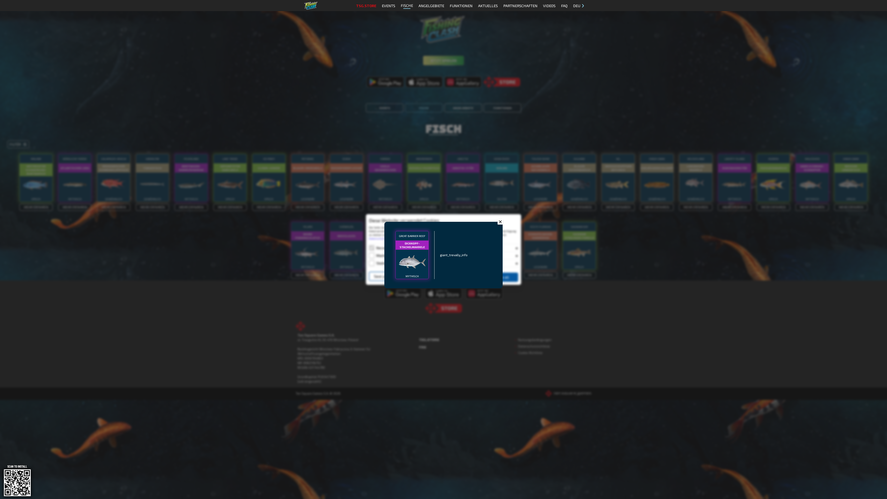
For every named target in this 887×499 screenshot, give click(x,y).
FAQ (564, 5)
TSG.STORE (366, 5)
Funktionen (461, 5)
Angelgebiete (431, 5)
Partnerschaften (520, 5)
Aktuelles (488, 5)
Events (388, 5)
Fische (407, 5)
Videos (549, 5)
